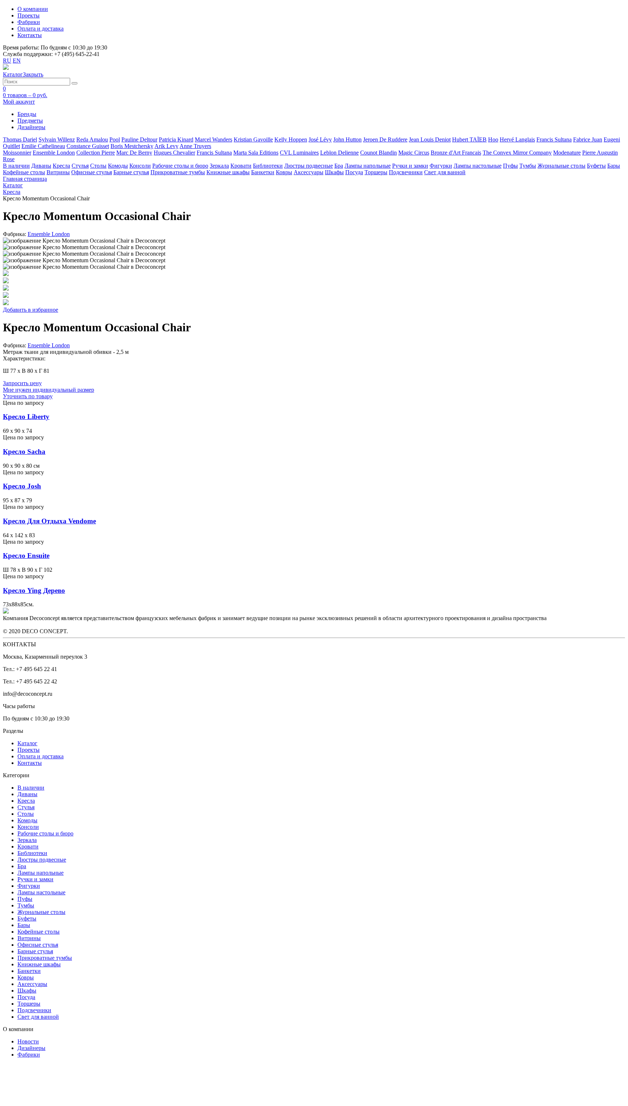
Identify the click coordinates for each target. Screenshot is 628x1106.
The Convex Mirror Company (517, 152)
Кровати (240, 166)
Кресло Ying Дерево (34, 590)
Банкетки (262, 172)
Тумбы (527, 166)
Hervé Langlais (517, 139)
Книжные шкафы (228, 172)
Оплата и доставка (40, 28)
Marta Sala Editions (255, 152)
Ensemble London (54, 152)
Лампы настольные (478, 166)
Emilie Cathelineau (43, 146)
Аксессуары (308, 172)
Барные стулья (131, 172)
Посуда (354, 172)
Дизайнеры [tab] (31, 127)
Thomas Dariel (20, 139)
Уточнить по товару (28, 396)
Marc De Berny (134, 152)
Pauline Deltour (139, 139)
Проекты (28, 15)
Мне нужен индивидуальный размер (48, 390)
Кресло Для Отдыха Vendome (49, 521)
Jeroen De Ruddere (385, 139)
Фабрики (28, 22)
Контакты (29, 35)
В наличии (16, 166)
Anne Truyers (195, 146)
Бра (338, 166)
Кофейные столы (24, 172)
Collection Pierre (95, 152)
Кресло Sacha (24, 451)
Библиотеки (268, 166)
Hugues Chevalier (174, 152)
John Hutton (347, 139)
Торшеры (376, 172)
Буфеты (596, 166)
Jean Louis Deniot (430, 139)
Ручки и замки (410, 166)
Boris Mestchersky (131, 146)
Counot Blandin (378, 152)
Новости (28, 1041)
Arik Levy (166, 146)
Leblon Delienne (339, 152)
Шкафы (334, 172)
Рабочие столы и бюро (180, 166)
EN (17, 60)
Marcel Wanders (213, 139)
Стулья (80, 166)
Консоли (140, 166)
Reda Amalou (92, 139)
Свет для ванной (445, 172)
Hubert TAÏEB (469, 139)
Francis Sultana (554, 139)
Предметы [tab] (30, 120)
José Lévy (320, 139)
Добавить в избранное (30, 310)
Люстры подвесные (308, 166)
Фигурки (441, 166)
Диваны (41, 166)
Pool (114, 139)
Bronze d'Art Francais (456, 152)
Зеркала (219, 166)
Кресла (61, 166)
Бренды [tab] (26, 114)
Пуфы (510, 166)
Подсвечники (406, 172)
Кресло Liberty (26, 416)
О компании (32, 9)
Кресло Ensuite (26, 555)
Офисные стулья (91, 172)
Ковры (284, 172)
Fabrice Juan (587, 139)
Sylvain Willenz (57, 139)
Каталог (27, 743)
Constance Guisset (88, 146)
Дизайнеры (31, 1048)
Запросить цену (22, 383)
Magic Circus (413, 152)
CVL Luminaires (299, 152)
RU (7, 60)
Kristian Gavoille (253, 139)
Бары (613, 166)
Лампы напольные (368, 166)
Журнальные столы (561, 166)
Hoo (493, 139)
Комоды (118, 166)
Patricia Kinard (176, 139)
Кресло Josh (22, 486)
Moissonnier (17, 152)
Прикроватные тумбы (177, 172)
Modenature (567, 152)
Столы (98, 166)
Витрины (58, 172)
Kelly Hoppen (290, 139)
